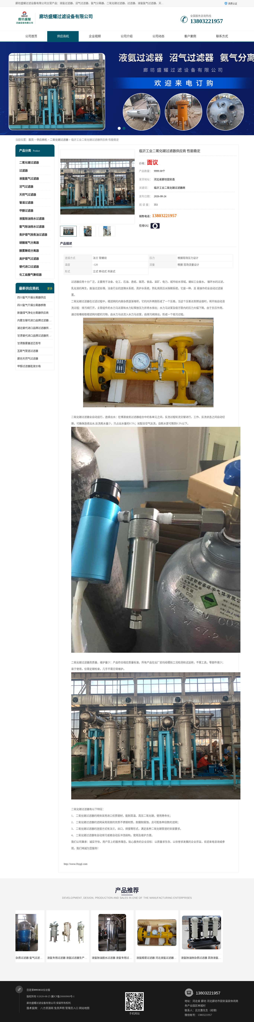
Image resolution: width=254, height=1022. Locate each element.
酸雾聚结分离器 (29, 250)
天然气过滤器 (27, 194)
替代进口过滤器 (29, 266)
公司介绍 (127, 36)
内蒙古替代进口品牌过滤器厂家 (35, 320)
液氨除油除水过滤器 (31, 218)
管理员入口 (71, 1008)
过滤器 (23, 170)
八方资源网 (46, 1008)
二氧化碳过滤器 (59, 139)
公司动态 (158, 36)
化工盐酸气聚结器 (30, 274)
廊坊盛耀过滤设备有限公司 (41, 1003)
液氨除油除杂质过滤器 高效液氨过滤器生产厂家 (133, 957)
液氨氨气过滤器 (29, 178)
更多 (49, 288)
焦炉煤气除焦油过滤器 (33, 234)
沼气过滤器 (26, 186)
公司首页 (31, 36)
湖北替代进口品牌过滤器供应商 (35, 328)
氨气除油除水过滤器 (31, 226)
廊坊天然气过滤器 (27, 358)
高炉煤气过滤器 (29, 258)
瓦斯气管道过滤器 (27, 351)
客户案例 (190, 36)
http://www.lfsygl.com (75, 864)
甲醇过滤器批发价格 (29, 366)
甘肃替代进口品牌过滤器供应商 (35, 335)
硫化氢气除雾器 (215, 957)
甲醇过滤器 (26, 210)
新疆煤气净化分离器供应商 (33, 312)
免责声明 (59, 1008)
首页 (31, 139)
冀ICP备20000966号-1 (63, 996)
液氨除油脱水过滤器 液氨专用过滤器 (37, 957)
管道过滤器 (26, 202)
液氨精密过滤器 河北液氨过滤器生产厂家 (85, 957)
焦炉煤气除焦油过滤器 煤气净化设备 (171, 957)
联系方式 (222, 36)
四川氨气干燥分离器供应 (31, 297)
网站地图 (84, 1008)
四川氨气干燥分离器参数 (31, 305)
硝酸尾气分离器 (29, 242)
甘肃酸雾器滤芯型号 (29, 343)
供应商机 (63, 36)
